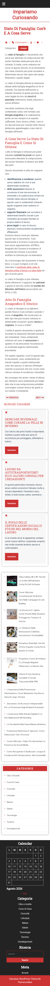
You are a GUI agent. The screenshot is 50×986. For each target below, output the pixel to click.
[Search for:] (25, 954)
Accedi (25, 973)
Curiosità (11, 789)
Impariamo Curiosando (25, 14)
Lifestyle (23, 48)
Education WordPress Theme (23, 979)
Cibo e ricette (13, 775)
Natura (10, 802)
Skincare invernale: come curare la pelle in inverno (24, 422)
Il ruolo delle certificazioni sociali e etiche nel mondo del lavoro (23, 527)
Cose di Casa (13, 782)
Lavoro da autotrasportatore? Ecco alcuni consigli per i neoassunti (24, 474)
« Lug (24, 893)
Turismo (10, 822)
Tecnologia (12, 815)
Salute (9, 808)
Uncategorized (13, 828)
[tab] (2, 4)
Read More (10, 449)
